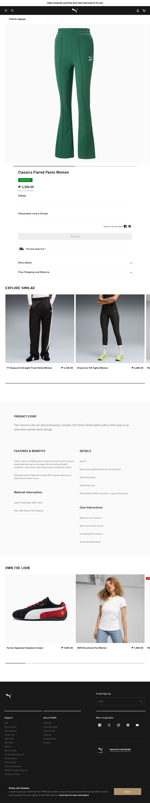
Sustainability (49, 738)
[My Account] (138, 10)
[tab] (44, 166)
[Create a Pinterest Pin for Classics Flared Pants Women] (129, 226)
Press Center (49, 730)
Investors (47, 734)
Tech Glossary (10, 730)
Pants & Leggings (17, 19)
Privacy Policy (10, 758)
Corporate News (50, 727)
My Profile (8, 742)
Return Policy (10, 750)
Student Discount (12, 774)
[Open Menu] (6, 10)
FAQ (6, 723)
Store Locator (10, 727)
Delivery (8, 746)
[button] (6, 10)
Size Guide (9, 738)
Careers (46, 742)
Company (47, 723)
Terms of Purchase (12, 766)
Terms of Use (10, 762)
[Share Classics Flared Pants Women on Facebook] (125, 226)
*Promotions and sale (14, 754)
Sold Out (74, 236)
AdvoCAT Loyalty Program (16, 770)
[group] (39, 334)
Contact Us (9, 734)
